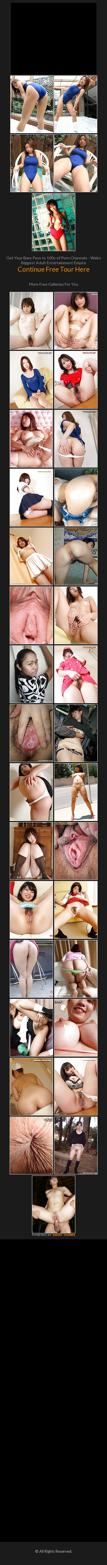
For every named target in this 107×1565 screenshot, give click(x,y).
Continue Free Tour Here (54, 269)
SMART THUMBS (64, 1234)
